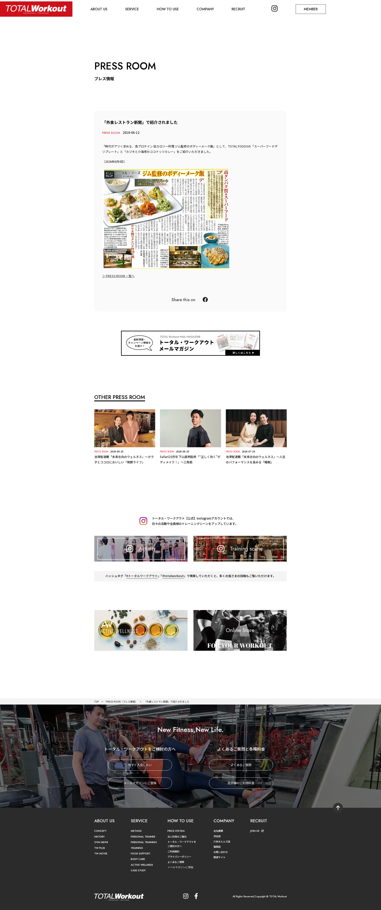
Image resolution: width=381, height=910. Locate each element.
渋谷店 (217, 836)
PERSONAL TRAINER (143, 837)
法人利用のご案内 (177, 836)
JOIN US (254, 831)
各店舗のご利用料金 (241, 783)
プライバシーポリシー (179, 856)
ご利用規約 (173, 851)
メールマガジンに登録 (180, 867)
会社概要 (218, 830)
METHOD (136, 831)
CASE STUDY (138, 870)
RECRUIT (238, 9)
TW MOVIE (100, 853)
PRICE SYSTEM (176, 831)
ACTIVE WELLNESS (142, 865)
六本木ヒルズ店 (222, 841)
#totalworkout (173, 576)
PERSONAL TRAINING (144, 842)
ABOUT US (98, 9)
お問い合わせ (221, 852)
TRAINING (137, 848)
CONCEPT (100, 831)
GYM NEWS (101, 842)
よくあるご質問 (241, 765)
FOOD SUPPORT (140, 853)
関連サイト (219, 857)
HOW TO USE (168, 9)
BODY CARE (138, 859)
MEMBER (311, 9)
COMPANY (205, 9)
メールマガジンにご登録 (140, 783)
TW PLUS (99, 848)
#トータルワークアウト (142, 576)
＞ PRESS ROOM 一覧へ (118, 276)
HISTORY (99, 837)
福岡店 (217, 846)
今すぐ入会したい (140, 765)
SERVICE (132, 9)
